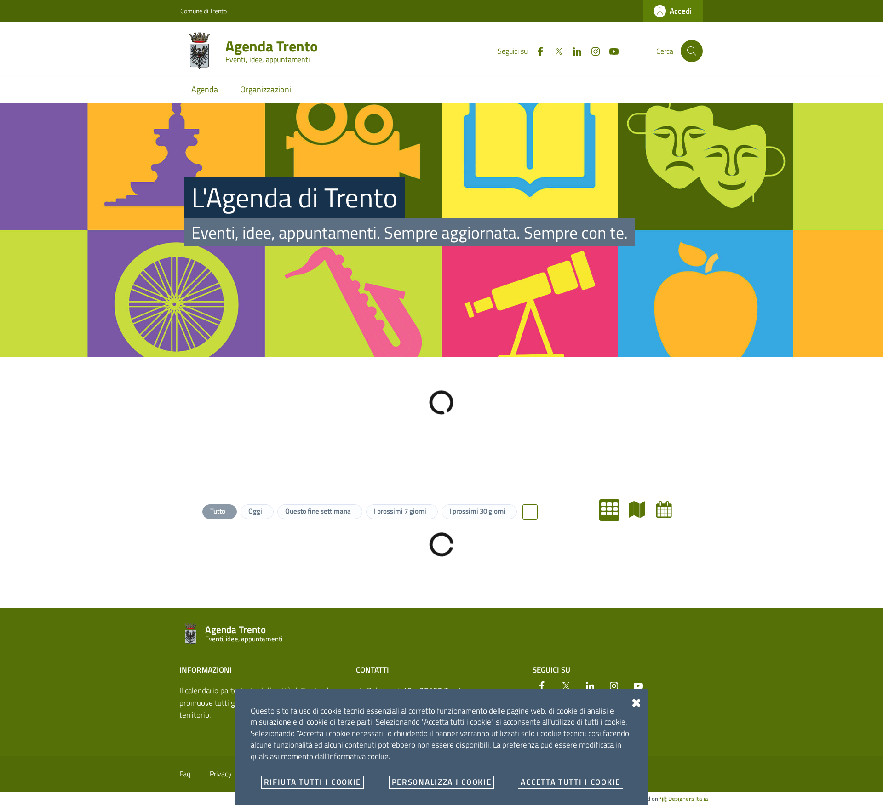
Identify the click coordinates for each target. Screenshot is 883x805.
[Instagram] (592, 50)
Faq (185, 773)
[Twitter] (555, 50)
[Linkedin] (573, 50)
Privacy (221, 773)
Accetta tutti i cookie (570, 782)
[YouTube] (610, 50)
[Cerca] (692, 51)
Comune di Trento (203, 11)
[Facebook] (537, 50)
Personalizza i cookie (442, 782)
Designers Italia (687, 798)
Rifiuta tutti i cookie (312, 782)
